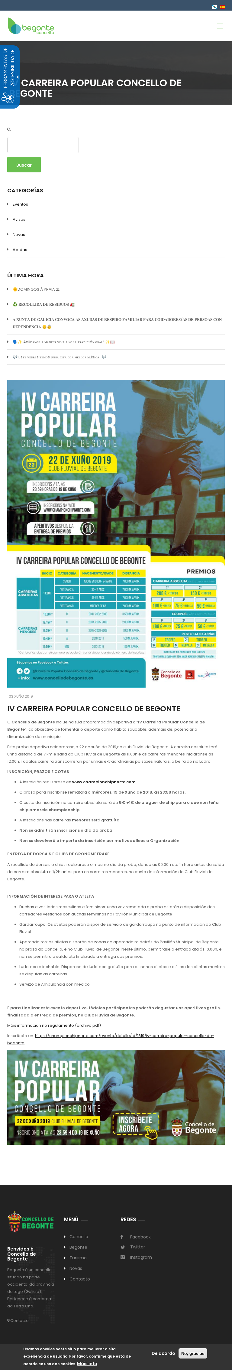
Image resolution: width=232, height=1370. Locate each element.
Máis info (87, 1364)
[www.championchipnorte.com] (116, 1097)
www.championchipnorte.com (104, 782)
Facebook (140, 1237)
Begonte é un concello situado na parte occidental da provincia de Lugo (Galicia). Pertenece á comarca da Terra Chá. (30, 1288)
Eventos (20, 204)
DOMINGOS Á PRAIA (36, 289)
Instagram (141, 1257)
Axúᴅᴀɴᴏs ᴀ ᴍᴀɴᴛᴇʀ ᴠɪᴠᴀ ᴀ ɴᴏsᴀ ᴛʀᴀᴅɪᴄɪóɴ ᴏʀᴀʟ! (64, 342)
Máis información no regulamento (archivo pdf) (54, 1025)
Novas (19, 234)
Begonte (78, 1247)
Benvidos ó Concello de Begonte (21, 1254)
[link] (31, 25)
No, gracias (193, 1353)
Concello (79, 1237)
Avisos (19, 219)
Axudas (20, 250)
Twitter (137, 1247)
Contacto (19, 1320)
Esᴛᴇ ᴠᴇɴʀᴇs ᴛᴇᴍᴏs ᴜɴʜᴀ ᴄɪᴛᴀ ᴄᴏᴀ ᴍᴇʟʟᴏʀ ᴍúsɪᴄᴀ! (59, 357)
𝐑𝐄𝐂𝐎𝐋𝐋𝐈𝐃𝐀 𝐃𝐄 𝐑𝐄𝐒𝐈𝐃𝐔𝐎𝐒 (44, 304)
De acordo (163, 1353)
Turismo (78, 1258)
